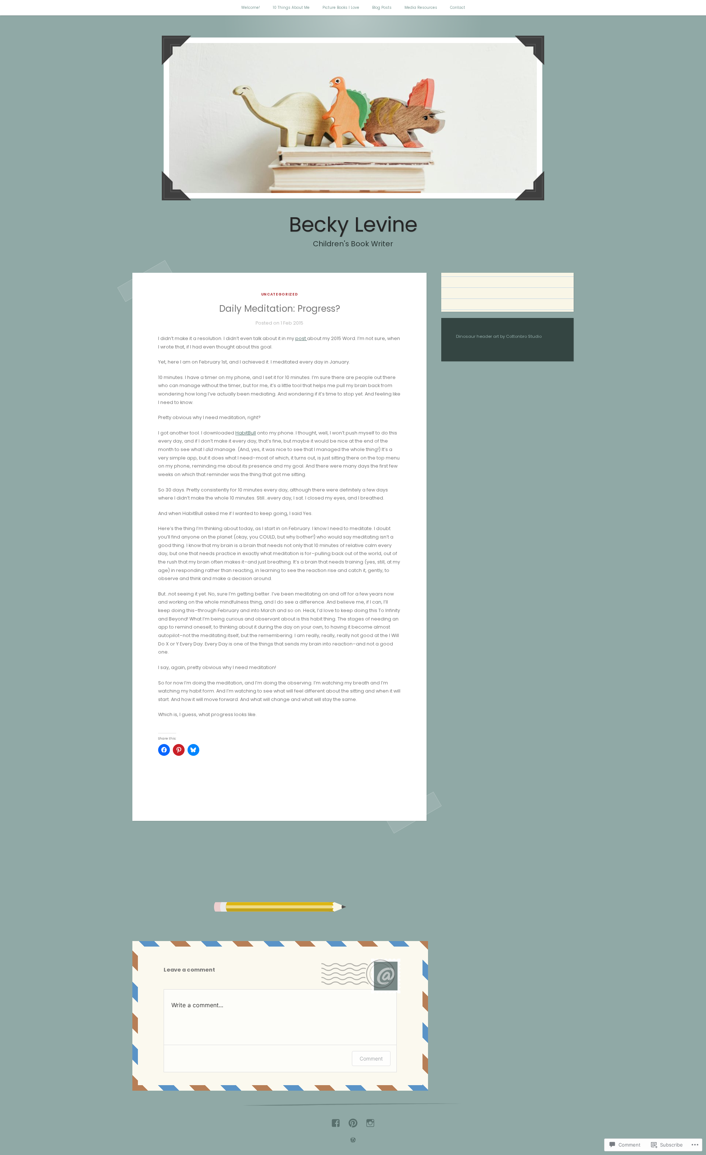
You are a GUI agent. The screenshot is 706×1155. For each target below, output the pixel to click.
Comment (371, 1058)
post (301, 338)
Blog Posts (382, 7)
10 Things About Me (291, 7)
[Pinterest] (353, 1120)
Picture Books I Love (340, 7)
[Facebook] (335, 1120)
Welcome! (250, 7)
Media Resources (420, 7)
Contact (457, 7)
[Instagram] (370, 1120)
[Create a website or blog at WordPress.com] (353, 1140)
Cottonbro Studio (524, 336)
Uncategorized (279, 294)
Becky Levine (353, 224)
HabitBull (245, 433)
